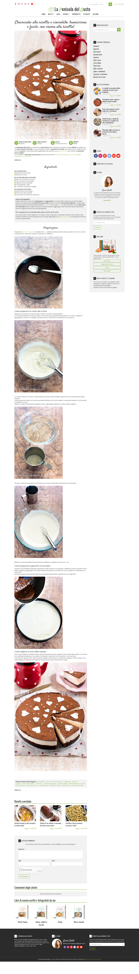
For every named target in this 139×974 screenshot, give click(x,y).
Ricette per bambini (77, 785)
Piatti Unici (96, 66)
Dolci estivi (38, 783)
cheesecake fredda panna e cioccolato (66, 155)
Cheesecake (67, 782)
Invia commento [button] (24, 876)
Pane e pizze (97, 60)
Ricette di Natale (63, 783)
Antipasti (96, 46)
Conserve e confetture (100, 74)
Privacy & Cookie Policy (96, 959)
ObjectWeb (87, 959)
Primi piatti (97, 51)
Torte (48, 782)
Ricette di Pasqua (74, 783)
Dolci (58, 14)
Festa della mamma (55, 785)
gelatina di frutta (62, 151)
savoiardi (48, 205)
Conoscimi (106, 200)
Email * (53, 861)
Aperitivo (96, 49)
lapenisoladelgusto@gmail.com (75, 943)
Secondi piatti (97, 54)
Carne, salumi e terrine (107, 264)
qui (59, 205)
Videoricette (76, 14)
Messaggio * (21, 849)
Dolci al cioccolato (56, 782)
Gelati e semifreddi (28, 783)
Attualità (86, 14)
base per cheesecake (28, 232)
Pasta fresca (107, 261)
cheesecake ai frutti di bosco (22, 156)
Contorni (96, 57)
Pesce (107, 267)
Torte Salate (97, 63)
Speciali (66, 14)
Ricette (51, 14)
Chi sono (95, 14)
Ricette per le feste (99, 77)
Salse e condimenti (99, 71)
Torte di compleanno (50, 783)
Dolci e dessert (40, 782)
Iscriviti (97, 227)
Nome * (20, 861)
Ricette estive (66, 785)
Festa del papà (43, 785)
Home (43, 14)
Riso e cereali (107, 271)
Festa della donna (32, 785)
